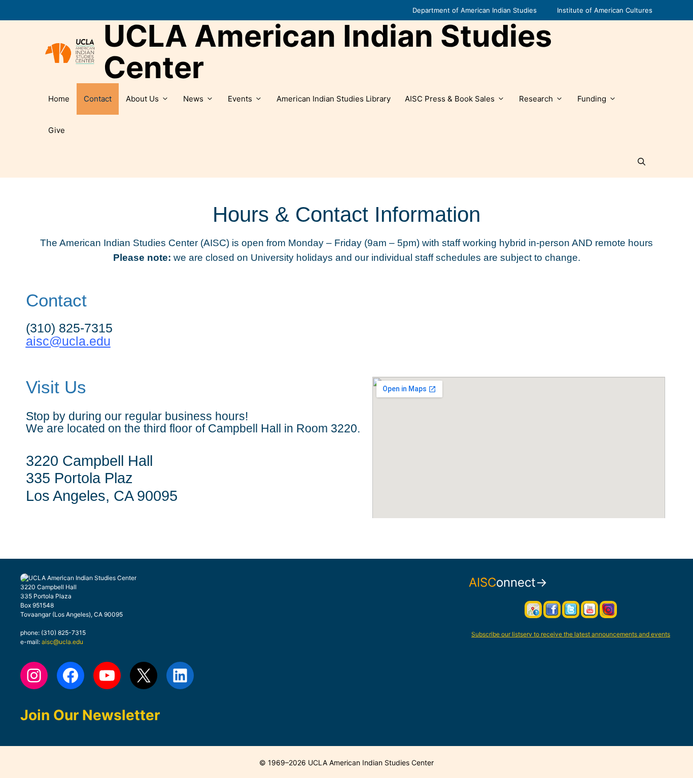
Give (56, 130)
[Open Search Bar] (641, 162)
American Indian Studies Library (333, 99)
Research (536, 99)
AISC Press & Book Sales (450, 99)
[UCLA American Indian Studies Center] (69, 51)
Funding (591, 99)
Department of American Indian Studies (474, 10)
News (193, 99)
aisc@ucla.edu (68, 341)
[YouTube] (107, 675)
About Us (142, 99)
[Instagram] (34, 675)
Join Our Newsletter (90, 715)
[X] (143, 675)
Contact (98, 99)
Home (59, 99)
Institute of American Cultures (604, 10)
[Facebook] (70, 675)
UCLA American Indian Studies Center (327, 51)
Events (240, 99)
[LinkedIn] (180, 675)
